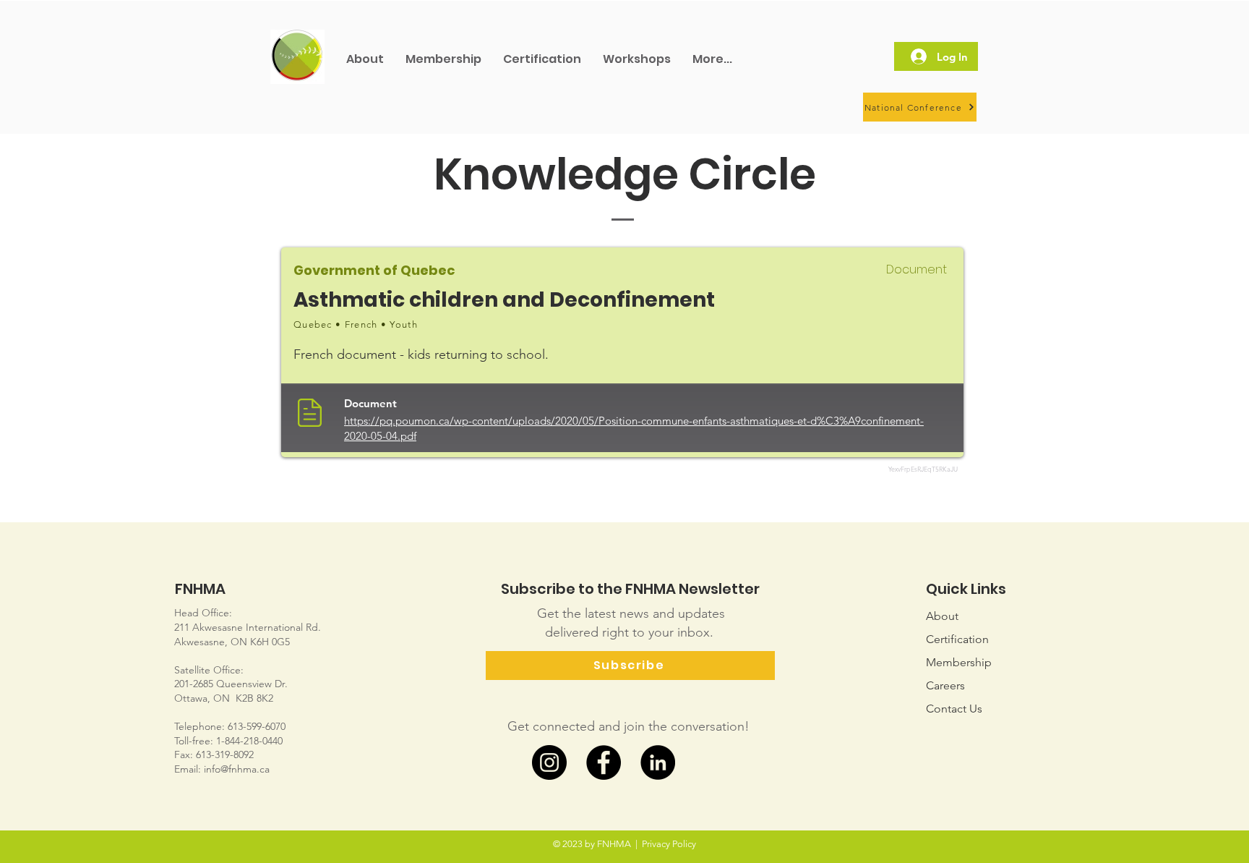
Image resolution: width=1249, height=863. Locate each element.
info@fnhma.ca (237, 768)
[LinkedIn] (657, 762)
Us (954, 708)
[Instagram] (549, 762)
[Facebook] (603, 762)
